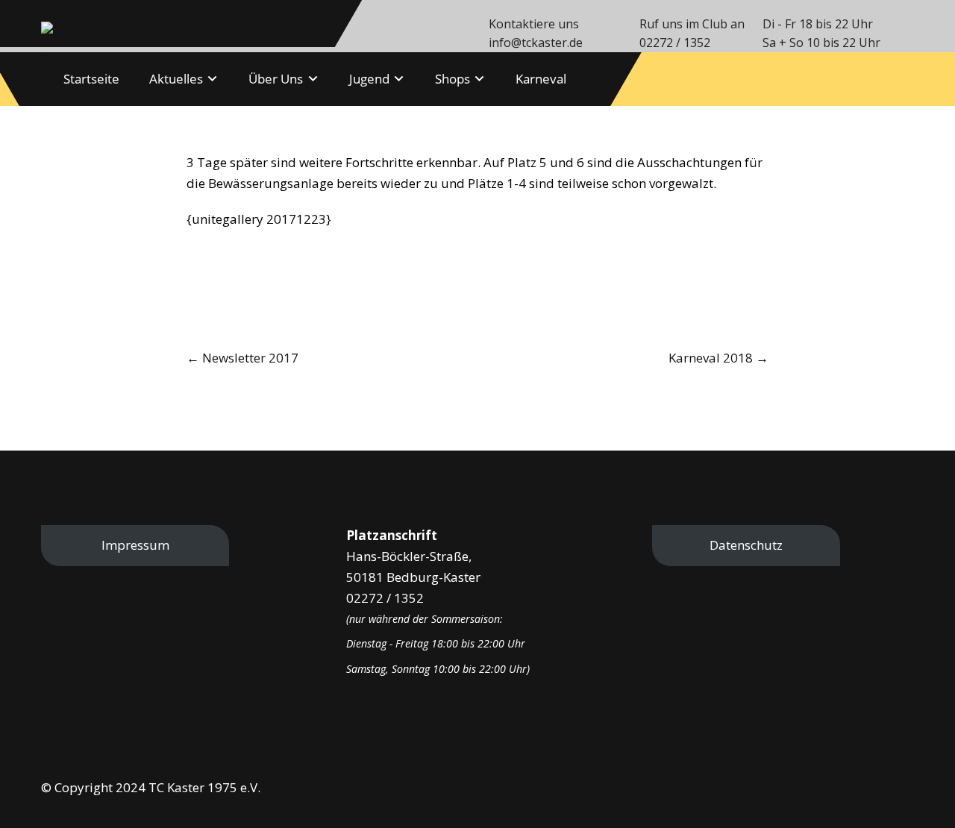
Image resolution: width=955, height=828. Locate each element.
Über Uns (275, 78)
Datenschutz (746, 544)
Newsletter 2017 (242, 357)
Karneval (541, 78)
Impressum (135, 544)
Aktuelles (176, 78)
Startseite (91, 78)
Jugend (369, 78)
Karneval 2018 (718, 357)
